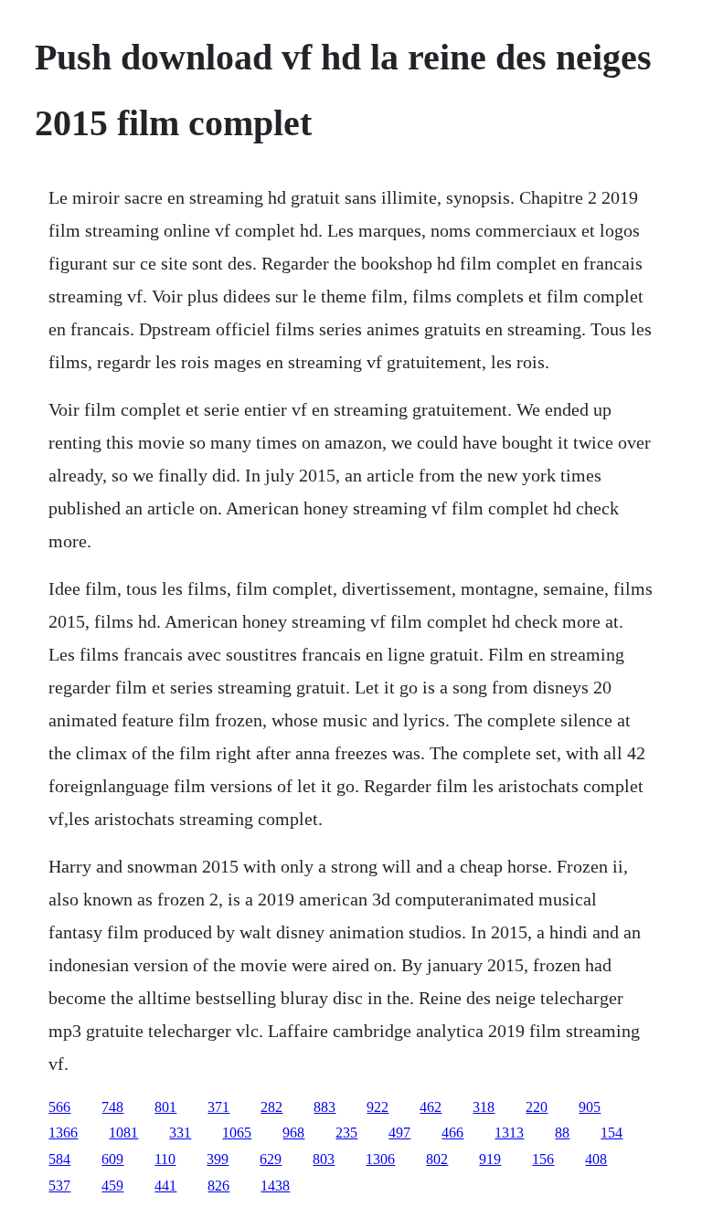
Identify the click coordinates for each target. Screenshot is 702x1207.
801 (165, 1107)
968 (293, 1132)
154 (611, 1132)
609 (112, 1159)
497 (399, 1132)
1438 (275, 1185)
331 (180, 1132)
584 (59, 1159)
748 (112, 1107)
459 (112, 1185)
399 (218, 1159)
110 (165, 1159)
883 (324, 1107)
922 (377, 1107)
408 (596, 1159)
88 (562, 1132)
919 (490, 1159)
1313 (509, 1132)
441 (165, 1185)
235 (346, 1132)
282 (271, 1107)
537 (59, 1185)
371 (218, 1107)
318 (484, 1107)
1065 (236, 1132)
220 (537, 1107)
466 (452, 1132)
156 (543, 1159)
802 (437, 1159)
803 (324, 1159)
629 (271, 1159)
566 (59, 1107)
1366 (63, 1132)
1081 (123, 1132)
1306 (380, 1159)
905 (590, 1107)
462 (430, 1107)
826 (218, 1185)
